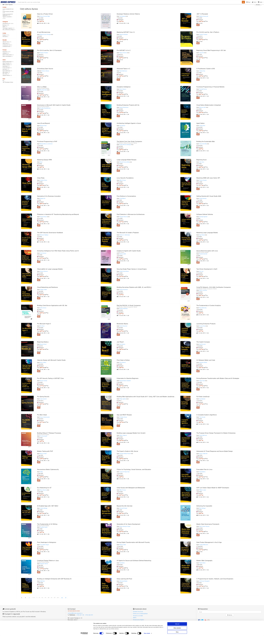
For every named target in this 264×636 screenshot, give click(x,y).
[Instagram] (208, 620)
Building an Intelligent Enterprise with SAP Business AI (54, 579)
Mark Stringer (202, 508)
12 (42, 597)
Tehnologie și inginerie (8, 28)
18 (48, 597)
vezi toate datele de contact (74, 611)
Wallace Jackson (7, 64)
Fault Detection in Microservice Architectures (131, 214)
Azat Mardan (202, 399)
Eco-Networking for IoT (44, 488)
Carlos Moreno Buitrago (125, 144)
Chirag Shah (202, 125)
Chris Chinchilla (203, 143)
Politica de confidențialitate (140, 613)
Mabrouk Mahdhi (124, 34)
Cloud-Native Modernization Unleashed (208, 105)
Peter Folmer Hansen (204, 526)
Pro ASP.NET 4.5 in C (124, 50)
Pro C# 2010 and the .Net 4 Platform (207, 32)
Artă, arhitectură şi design (9, 29)
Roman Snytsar (203, 180)
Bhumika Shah (43, 90)
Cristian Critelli (43, 289)
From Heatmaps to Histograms (46, 542)
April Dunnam (202, 344)
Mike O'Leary (123, 180)
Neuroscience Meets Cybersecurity (48, 469)
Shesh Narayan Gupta (125, 526)
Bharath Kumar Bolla (124, 162)
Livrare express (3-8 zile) (8, 12)
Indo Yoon (201, 162)
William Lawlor (202, 490)
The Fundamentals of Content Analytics (208, 305)
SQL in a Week (41, 87)
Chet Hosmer (43, 253)
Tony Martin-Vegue (44, 544)
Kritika (41, 471)
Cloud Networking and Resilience (47, 287)
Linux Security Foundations (125, 178)
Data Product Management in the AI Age (209, 542)
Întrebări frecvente (138, 611)
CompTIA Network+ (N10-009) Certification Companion (213, 287)
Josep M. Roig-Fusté (124, 471)
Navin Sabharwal (7, 70)
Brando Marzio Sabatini (125, 380)
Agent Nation (200, 123)
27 (54, 597)
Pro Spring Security (43, 396)
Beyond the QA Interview (124, 506)
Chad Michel (123, 198)
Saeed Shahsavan (124, 107)
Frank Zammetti (7, 67)
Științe (5, 26)
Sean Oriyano (123, 89)
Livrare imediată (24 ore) (8, 9)
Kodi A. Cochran (203, 290)
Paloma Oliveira (45, 71)
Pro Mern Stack (42, 415)
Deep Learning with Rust (124, 579)
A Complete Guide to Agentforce (206, 415)
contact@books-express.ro (75, 613)
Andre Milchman (203, 435)
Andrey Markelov (124, 308)
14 (45, 597)
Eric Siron (42, 326)
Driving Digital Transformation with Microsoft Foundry (133, 542)
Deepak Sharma (123, 216)
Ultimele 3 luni (7, 41)
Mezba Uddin (123, 254)
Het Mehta (122, 563)
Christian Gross (123, 417)
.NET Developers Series (8, 82)
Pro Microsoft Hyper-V (44, 324)
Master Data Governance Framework (207, 524)
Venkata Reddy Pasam (125, 453)
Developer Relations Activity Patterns (128, 14)
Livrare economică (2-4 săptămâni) (8, 15)
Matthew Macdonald (8, 61)
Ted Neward (122, 16)
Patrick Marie (202, 563)
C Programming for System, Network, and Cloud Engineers (214, 579)
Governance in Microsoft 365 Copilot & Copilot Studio (53, 105)
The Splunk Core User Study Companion (129, 141)
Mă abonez (229, 615)
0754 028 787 (89, 615)
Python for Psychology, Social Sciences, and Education (134, 469)
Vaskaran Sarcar (7, 75)
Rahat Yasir (202, 380)
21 (51, 597)
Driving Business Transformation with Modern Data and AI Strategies (217, 378)
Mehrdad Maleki (123, 581)
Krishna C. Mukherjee (125, 235)
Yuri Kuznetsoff (43, 436)
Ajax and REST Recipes (124, 415)
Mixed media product (8, 54)
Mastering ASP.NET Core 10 (126, 32)
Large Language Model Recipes (126, 160)
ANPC (134, 617)
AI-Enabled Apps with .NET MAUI (47, 506)
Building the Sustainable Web (205, 141)
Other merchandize (8, 56)
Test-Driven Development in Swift (206, 269)
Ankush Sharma (44, 271)
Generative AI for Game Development (128, 524)
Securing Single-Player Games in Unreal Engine (132, 269)
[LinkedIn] (202, 620)
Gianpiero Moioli (203, 362)
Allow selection (177, 628)
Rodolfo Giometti (203, 254)
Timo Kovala (202, 417)
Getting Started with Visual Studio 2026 (208, 196)
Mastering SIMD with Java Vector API (208, 178)
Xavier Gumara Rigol (45, 16)
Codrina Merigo (43, 508)
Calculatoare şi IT (8, 23)
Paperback (6, 51)
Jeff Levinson (43, 307)
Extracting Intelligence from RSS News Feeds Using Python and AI (58, 251)
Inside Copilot (120, 252)
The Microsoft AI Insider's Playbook (128, 232)
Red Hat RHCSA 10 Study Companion (129, 305)
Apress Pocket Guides (43, 88)
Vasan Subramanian (45, 417)
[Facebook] (199, 620)
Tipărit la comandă (7, 16)
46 (62, 597)
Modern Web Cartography (204, 560)
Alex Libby (6, 73)
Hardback (6, 53)
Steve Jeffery (43, 362)
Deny (177, 632)
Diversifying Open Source (45, 69)
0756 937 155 (80, 615)
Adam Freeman (7, 63)
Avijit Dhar (42, 581)
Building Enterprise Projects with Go (128, 105)
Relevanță (258, 4)
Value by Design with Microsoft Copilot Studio (51, 360)
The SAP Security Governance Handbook (50, 232)
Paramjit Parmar (203, 89)
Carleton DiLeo (43, 180)
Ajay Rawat (202, 235)
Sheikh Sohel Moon (124, 271)
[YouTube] (205, 620)
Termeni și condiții (138, 615)
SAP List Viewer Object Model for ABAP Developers (212, 488)
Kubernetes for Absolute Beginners (127, 378)
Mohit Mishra (202, 471)
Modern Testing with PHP (45, 451)
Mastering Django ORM (44, 160)
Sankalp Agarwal (203, 216)
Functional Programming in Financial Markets (210, 87)
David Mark (6, 66)
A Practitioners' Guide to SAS (205, 69)
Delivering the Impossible (204, 506)
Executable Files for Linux (204, 469)
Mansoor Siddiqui (44, 235)
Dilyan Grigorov (123, 435)
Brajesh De (42, 198)
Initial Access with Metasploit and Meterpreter (131, 488)
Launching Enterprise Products (205, 324)
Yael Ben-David (43, 527)
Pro (3, 80)
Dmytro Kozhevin (124, 289)
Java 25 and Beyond (43, 123)
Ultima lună (6, 43)
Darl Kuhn (6, 69)
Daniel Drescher (123, 326)
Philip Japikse (123, 399)
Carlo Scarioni (43, 399)
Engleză (6, 35)
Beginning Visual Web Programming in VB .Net (211, 50)
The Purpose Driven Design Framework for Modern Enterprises (215, 433)
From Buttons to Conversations (126, 196)
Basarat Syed (43, 344)
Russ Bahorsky (203, 307)
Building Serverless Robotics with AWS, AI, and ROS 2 (134, 287)
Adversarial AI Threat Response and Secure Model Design (214, 451)
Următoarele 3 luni (7, 44)
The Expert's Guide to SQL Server (127, 451)
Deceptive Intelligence (123, 87)
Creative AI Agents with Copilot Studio (129, 251)
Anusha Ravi (202, 326)
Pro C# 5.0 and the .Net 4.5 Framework (49, 50)
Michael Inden (43, 125)
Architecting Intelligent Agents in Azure (129, 123)
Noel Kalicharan (123, 71)
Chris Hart (201, 52)
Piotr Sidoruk (123, 362)
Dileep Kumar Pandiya (45, 34)
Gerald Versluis (202, 198)
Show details (147, 633)
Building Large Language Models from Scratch (131, 433)
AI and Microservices (43, 32)
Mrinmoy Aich (202, 107)
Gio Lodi (201, 271)
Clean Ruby (40, 178)
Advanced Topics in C (123, 69)
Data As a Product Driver (45, 14)
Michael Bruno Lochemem (46, 143)
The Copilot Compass (203, 342)
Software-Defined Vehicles (204, 214)
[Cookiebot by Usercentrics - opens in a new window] (84, 633)
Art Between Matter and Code (205, 360)
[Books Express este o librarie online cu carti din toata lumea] (8, 2)
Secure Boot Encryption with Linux (207, 251)
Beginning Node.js (42, 342)
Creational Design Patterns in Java (48, 560)
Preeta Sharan (43, 216)
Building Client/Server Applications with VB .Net (52, 305)
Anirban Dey (202, 71)
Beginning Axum (201, 160)
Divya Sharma (43, 490)
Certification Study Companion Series (127, 143)
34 (58, 597)
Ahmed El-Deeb (123, 508)
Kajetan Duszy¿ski (203, 16)
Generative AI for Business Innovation (49, 196)
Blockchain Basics (122, 324)
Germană (5, 36)
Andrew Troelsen (203, 34)
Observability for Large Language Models (50, 269)
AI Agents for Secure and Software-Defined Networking (134, 560)
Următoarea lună (7, 46)
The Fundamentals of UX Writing (47, 524)
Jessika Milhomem (203, 544)
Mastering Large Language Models (207, 232)
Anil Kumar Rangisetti (204, 581)
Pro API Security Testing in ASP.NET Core (50, 378)
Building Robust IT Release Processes (49, 433)
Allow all (177, 624)
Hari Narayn (122, 125)
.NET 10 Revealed (202, 14)
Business (6, 25)
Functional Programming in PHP (47, 141)
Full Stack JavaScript (202, 396)
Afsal (41, 162)
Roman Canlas (43, 380)
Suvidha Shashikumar (45, 108)
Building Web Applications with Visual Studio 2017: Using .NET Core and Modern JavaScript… (146, 396)
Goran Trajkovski (203, 453)
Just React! (120, 342)
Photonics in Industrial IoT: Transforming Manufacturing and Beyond (58, 214)
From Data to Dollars (123, 360)
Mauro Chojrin (43, 453)
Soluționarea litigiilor (138, 619)
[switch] (115, 633)
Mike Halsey (6, 72)
